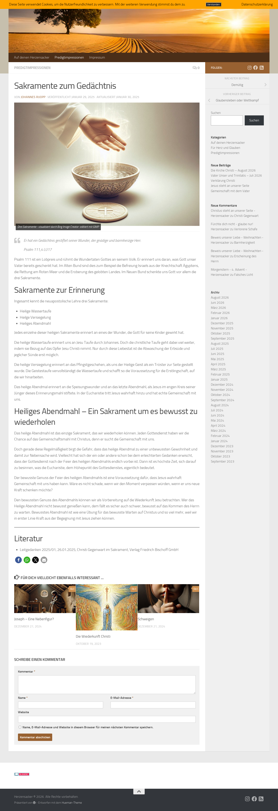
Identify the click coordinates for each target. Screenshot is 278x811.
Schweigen (146, 619)
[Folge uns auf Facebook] (255, 67)
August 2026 (220, 297)
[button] (18, 560)
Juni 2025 (217, 354)
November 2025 (222, 328)
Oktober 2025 (220, 333)
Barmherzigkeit (244, 242)
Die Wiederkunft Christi (93, 636)
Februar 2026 (220, 313)
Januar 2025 (219, 379)
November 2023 (222, 451)
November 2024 (222, 390)
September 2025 (222, 338)
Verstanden (213, 4)
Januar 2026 (219, 318)
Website (23, 712)
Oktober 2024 (220, 395)
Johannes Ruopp (33, 97)
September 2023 (222, 461)
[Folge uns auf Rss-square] (261, 67)
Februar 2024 (220, 436)
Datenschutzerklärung (257, 4)
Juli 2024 (217, 410)
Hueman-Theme (72, 802)
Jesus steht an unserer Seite (230, 186)
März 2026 (218, 308)
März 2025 (218, 369)
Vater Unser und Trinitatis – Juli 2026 (236, 175)
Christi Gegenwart (246, 216)
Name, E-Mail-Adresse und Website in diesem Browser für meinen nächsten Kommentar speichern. (88, 727)
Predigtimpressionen (69, 57)
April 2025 (218, 364)
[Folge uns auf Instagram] (249, 67)
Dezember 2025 (222, 323)
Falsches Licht (243, 275)
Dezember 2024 (222, 384)
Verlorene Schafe (245, 229)
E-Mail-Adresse (121, 698)
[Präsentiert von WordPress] (34, 802)
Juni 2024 (217, 415)
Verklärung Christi (223, 180)
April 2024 (218, 425)
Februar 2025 (220, 374)
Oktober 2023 (220, 456)
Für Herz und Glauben (225, 148)
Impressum (97, 57)
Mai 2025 (217, 359)
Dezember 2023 (222, 446)
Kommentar (26, 671)
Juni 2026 (217, 302)
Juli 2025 (217, 349)
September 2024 (222, 400)
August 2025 (220, 343)
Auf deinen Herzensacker (31, 57)
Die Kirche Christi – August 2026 (233, 170)
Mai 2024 (217, 420)
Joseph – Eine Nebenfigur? (34, 619)
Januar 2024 (219, 441)
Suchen (216, 113)
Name (23, 698)
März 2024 (218, 431)
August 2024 (220, 405)
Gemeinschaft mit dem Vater (230, 191)
